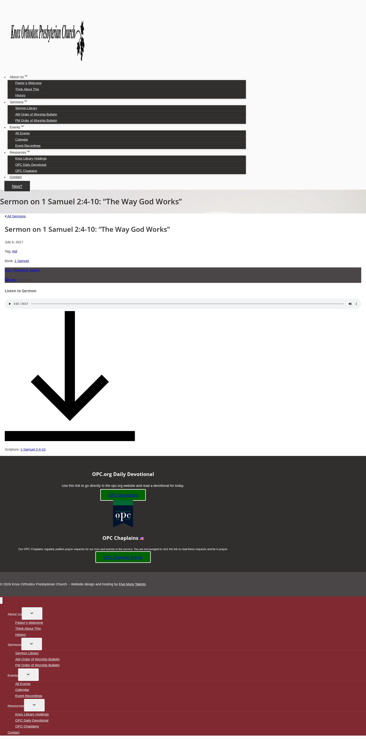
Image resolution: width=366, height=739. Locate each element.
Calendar (21, 139)
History (20, 95)
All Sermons (16, 216)
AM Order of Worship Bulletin (36, 114)
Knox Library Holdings (31, 158)
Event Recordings (28, 146)
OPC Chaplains (26, 171)
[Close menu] (1, 600)
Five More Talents (132, 584)
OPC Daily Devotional (30, 165)
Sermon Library (26, 108)
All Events (22, 133)
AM (14, 251)
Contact (16, 177)
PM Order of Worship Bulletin (36, 120)
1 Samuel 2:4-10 (33, 449)
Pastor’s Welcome (28, 83)
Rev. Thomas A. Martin (22, 270)
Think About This (27, 89)
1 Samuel (21, 261)
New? (17, 186)
